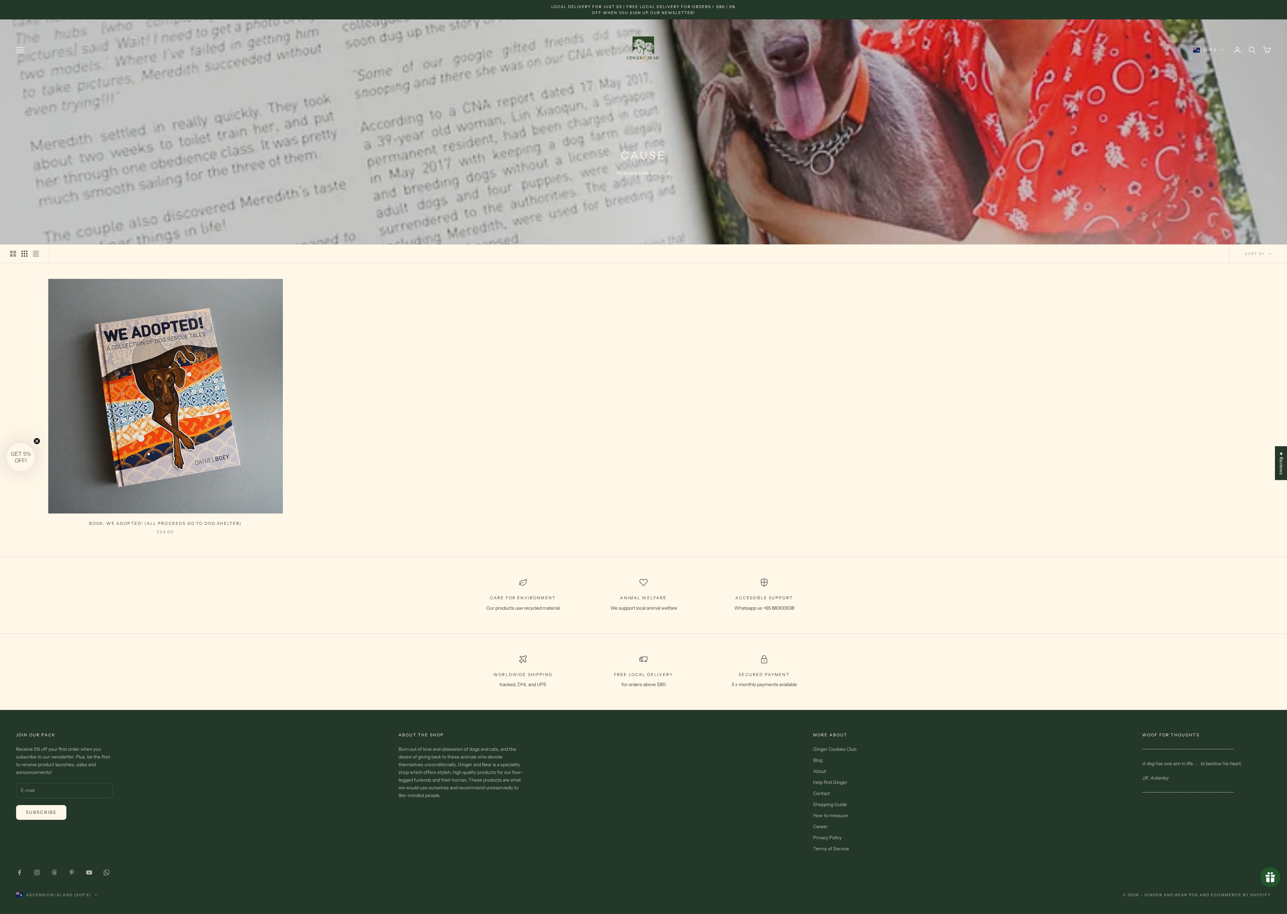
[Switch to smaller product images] (24, 254)
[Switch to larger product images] (13, 254)
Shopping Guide (830, 804)
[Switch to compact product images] (36, 254)
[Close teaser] (37, 441)
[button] (21, 457)
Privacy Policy (827, 838)
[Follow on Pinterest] (71, 872)
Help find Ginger (830, 782)
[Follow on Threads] (54, 872)
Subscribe (41, 812)
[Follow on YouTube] (89, 872)
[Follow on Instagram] (37, 872)
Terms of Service (831, 849)
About (819, 771)
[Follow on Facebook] (19, 872)
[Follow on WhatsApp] (106, 872)
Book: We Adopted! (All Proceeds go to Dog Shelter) (165, 523)
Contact (821, 793)
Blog (817, 760)
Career (820, 827)
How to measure (830, 815)
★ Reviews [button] (1281, 463)
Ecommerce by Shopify (1241, 895)
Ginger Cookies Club (834, 749)
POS (1194, 895)
